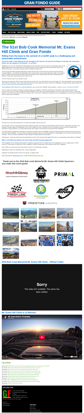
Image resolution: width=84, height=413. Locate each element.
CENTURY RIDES (45, 32)
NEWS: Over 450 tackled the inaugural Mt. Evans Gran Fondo (21, 378)
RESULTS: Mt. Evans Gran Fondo (15, 383)
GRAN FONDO (21, 32)
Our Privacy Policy (6, 405)
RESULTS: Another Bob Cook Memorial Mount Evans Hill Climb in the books (23, 381)
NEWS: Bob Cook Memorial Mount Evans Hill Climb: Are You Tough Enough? (24, 373)
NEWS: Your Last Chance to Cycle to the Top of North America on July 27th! (23, 371)
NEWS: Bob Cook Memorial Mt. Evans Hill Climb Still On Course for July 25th (24, 368)
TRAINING (60, 32)
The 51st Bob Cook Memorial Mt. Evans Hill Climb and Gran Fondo (30, 35)
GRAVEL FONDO (30, 32)
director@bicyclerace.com (35, 155)
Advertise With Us (6, 404)
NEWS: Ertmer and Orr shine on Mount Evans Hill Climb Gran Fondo (23, 369)
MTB (38, 32)
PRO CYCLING (12, 32)
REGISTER (13, 9)
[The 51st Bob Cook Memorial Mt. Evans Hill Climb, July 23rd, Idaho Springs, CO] (11, 219)
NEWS (4, 32)
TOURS (54, 32)
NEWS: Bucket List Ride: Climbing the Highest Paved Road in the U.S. (23, 376)
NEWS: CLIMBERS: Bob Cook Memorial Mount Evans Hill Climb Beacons (22, 380)
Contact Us (5, 402)
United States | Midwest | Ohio (8, 35)
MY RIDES (7, 9)
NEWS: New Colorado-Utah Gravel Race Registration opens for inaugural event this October (28, 366)
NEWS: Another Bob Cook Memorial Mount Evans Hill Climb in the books (23, 375)
